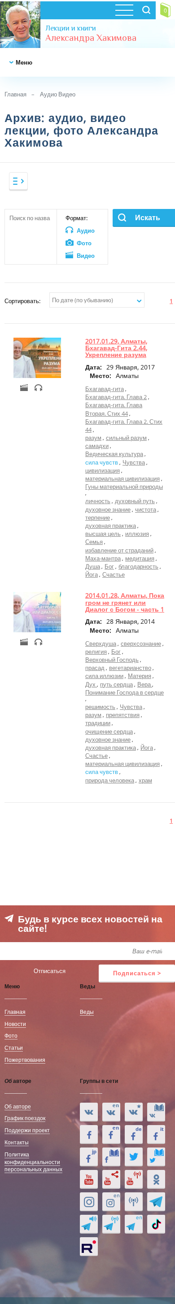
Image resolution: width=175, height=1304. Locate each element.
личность (97, 501)
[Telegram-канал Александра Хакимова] (156, 1201)
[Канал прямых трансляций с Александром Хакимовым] (134, 1179)
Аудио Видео (57, 94)
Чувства (133, 462)
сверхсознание (141, 643)
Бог (109, 566)
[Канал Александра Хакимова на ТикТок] (156, 1224)
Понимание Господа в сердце (124, 692)
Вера (144, 684)
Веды (87, 1011)
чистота (145, 509)
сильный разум (126, 438)
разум (93, 438)
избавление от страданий (119, 550)
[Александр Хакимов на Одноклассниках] (156, 1179)
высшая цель (103, 534)
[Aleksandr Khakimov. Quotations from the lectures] (111, 1112)
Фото (11, 1035)
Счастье (113, 574)
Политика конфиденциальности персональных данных (33, 1162)
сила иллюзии (104, 676)
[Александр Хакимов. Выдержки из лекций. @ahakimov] (89, 1134)
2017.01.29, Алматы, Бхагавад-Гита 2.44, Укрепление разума (116, 348)
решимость (100, 707)
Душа (92, 566)
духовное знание (108, 509)
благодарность (138, 566)
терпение (97, 517)
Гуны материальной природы (124, 486)
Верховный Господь (112, 660)
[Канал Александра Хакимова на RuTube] (89, 1246)
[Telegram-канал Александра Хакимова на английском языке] (134, 1224)
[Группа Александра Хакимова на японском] (89, 1157)
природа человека (109, 780)
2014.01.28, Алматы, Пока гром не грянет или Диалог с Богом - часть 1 (124, 602)
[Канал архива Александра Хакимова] (111, 1179)
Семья (94, 542)
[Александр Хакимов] (134, 1112)
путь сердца (116, 684)
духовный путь (135, 501)
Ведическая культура (114, 454)
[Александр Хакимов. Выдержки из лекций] (89, 1112)
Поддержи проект (27, 1130)
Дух (91, 684)
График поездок (24, 1117)
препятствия (123, 715)
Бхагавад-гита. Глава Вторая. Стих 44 (113, 409)
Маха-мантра (103, 558)
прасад (95, 668)
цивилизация (102, 470)
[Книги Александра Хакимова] (156, 1112)
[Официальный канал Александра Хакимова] (89, 1179)
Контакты (16, 1142)
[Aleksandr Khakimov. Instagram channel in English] (111, 1201)
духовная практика (110, 526)
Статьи (13, 1047)
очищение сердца (109, 731)
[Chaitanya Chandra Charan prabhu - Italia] (156, 1134)
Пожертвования (24, 1059)
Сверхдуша (100, 643)
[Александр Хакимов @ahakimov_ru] (134, 1157)
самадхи (97, 446)
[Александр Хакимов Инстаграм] (89, 1201)
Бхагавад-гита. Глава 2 (116, 397)
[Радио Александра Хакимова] (134, 1201)
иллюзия (137, 534)
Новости (15, 1023)
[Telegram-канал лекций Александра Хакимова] (89, 1224)
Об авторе (17, 1106)
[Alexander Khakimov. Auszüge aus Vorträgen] (134, 1134)
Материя (139, 676)
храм (145, 780)
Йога (91, 574)
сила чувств (101, 462)
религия (96, 652)
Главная (15, 94)
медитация (139, 558)
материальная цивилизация (122, 478)
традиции (97, 723)
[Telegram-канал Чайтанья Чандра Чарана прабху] (111, 1224)
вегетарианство (130, 668)
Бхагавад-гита (104, 389)
